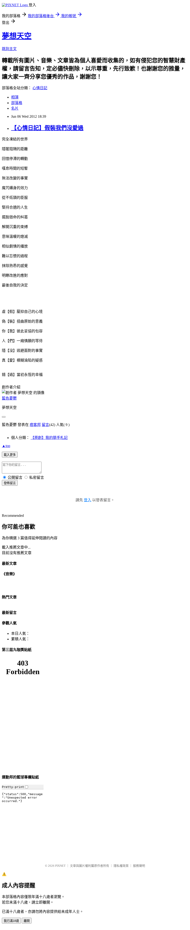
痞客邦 (35, 425)
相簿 (15, 97)
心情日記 (39, 88)
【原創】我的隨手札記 (49, 438)
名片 (15, 108)
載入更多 (10, 455)
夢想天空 (17, 36)
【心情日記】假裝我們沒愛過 (47, 128)
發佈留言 (10, 483)
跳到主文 (9, 49)
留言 (45, 425)
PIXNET (60, 865)
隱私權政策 (121, 865)
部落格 (16, 103)
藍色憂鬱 (9, 398)
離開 (27, 921)
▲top (6, 446)
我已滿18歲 (11, 921)
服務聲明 (139, 865)
